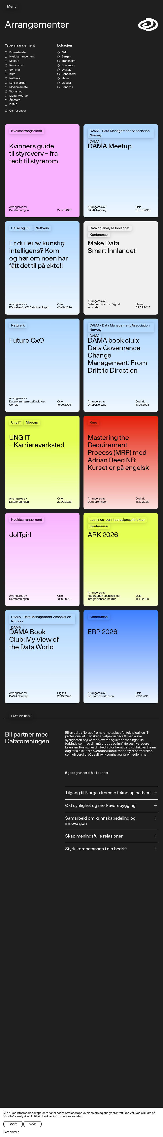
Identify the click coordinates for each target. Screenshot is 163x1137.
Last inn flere (21, 716)
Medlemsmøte (18, 87)
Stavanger (68, 65)
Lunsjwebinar (17, 82)
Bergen (66, 56)
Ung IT (16, 422)
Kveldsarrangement (22, 56)
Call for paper (17, 110)
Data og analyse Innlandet (110, 228)
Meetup (14, 60)
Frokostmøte (17, 52)
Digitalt (66, 69)
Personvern (11, 1132)
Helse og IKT (21, 228)
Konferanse (16, 65)
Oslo (64, 52)
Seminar (14, 69)
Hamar (66, 78)
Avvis (32, 1124)
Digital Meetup (18, 95)
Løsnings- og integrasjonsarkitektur (117, 519)
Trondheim (68, 60)
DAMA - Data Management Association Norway (120, 133)
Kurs (12, 74)
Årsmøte (14, 100)
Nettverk (14, 78)
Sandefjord (68, 74)
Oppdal (66, 82)
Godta (13, 1124)
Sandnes (67, 87)
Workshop (15, 91)
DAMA (13, 104)
